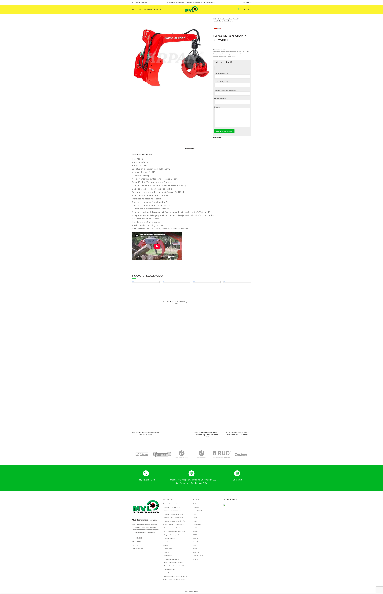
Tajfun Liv (196, 552)
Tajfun (195, 548)
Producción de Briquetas (171, 559)
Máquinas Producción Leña (171, 504)
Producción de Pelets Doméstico (174, 562)
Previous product (246, 20)
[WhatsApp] (227, 137)
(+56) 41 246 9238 (140, 2)
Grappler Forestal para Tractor (223, 21)
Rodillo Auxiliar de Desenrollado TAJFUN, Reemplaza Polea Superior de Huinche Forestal (206, 434)
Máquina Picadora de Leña (172, 507)
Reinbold (195, 542)
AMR (194, 504)
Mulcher (166, 552)
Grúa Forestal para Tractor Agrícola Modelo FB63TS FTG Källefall (145, 433)
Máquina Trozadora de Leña (172, 511)
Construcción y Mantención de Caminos (175, 576)
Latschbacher (197, 524)
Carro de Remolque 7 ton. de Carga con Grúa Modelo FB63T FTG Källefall (237, 433)
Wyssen (195, 559)
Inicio (214, 19)
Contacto (247, 2)
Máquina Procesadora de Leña (173, 514)
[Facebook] (222, 137)
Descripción (190, 148)
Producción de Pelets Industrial (174, 566)
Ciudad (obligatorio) (220, 98)
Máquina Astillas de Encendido (173, 517)
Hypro (195, 517)
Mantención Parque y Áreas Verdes (174, 580)
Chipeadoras (168, 548)
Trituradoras (168, 555)
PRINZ (195, 535)
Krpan (195, 521)
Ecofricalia (196, 507)
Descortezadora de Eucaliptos (173, 528)
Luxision (195, 528)
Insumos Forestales (169, 569)
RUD (194, 545)
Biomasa (165, 545)
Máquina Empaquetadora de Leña (174, 521)
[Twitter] (225, 137)
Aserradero (166, 542)
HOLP (195, 514)
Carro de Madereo (169, 538)
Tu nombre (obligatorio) (221, 73)
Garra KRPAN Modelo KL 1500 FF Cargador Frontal (176, 302)
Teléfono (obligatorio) (221, 82)
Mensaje (217, 107)
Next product (250, 20)
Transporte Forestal (169, 573)
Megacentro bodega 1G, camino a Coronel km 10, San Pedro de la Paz (192, 2)
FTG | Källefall (197, 511)
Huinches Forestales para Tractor (174, 531)
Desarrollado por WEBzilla (191, 591)
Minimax (195, 531)
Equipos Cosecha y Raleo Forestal (228, 19)
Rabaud (195, 538)
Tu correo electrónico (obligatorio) (225, 90)
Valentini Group (198, 555)
